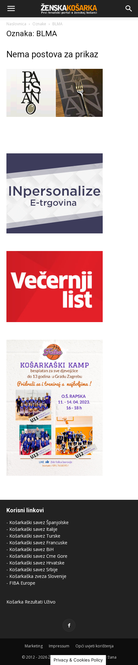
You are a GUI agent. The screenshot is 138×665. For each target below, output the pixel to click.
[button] (11, 8)
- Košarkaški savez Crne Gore (36, 556)
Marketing (34, 646)
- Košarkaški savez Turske (33, 536)
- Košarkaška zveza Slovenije (36, 576)
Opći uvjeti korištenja (94, 646)
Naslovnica (16, 24)
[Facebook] (69, 625)
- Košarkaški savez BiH (30, 549)
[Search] (129, 8)
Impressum (59, 646)
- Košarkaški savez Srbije (32, 569)
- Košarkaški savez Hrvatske (35, 563)
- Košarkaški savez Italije (31, 529)
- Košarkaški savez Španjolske (37, 522)
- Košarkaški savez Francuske (36, 542)
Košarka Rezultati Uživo (31, 602)
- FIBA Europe (20, 583)
